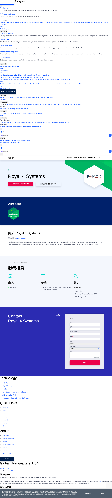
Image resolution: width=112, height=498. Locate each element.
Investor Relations (6, 127)
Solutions (3, 31)
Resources (4, 102)
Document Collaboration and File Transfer (16, 398)
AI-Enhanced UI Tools (7, 84)
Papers (20, 104)
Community (49, 97)
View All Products (8, 92)
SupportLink (4, 140)
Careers (33, 127)
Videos (32, 104)
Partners (3, 111)
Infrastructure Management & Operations (22, 79)
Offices (38, 127)
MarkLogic (3, 75)
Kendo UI (26, 77)
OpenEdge (45, 75)
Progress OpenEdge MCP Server (97, 22)
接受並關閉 (88, 493)
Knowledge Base (50, 104)
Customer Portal (18, 97)
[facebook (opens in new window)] (1, 488)
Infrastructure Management (9, 52)
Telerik (20, 77)
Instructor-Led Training (7, 109)
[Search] (1, 129)
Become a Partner (15, 113)
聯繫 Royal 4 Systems (21, 184)
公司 (71, 337)
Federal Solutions (5, 58)
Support (3, 95)
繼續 (84, 362)
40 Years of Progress (9, 454)
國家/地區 (72, 346)
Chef (6, 79)
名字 (71, 322)
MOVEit (42, 77)
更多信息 (15, 495)
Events (63, 104)
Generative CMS (58, 22)
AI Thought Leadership (7, 14)
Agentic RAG (14, 22)
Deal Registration (21, 114)
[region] (56, 493)
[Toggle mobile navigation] (1, 154)
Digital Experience (6, 46)
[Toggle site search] (1, 145)
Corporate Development (28, 122)
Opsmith (3, 26)
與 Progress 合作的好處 (80, 158)
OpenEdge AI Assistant (79, 22)
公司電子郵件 (73, 332)
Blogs (58, 104)
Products (3, 64)
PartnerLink (12, 140)
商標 (99, 481)
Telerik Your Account (23, 140)
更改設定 (103, 493)
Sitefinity (15, 77)
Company (3, 118)
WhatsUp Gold (59, 79)
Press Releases (17, 127)
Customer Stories (71, 104)
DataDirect (18, 75)
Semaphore (11, 75)
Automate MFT (40, 85)
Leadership (16, 122)
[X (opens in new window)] (3, 488)
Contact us (7, 459)
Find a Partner (4, 113)
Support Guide (40, 97)
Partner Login (26, 113)
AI (1, 6)
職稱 (71, 341)
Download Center (29, 97)
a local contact (9, 470)
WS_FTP (8, 88)
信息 (71, 351)
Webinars (26, 104)
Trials (4, 411)
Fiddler (27, 84)
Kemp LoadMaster (48, 79)
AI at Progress (4, 8)
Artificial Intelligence (6, 33)
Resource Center (12, 104)
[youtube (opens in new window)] (6, 488)
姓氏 (71, 327)
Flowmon (39, 79)
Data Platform (4, 22)
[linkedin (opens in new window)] (10, 488)
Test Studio (33, 84)
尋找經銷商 (69, 158)
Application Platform (35, 75)
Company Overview (6, 122)
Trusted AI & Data (5, 66)
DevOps (2, 79)
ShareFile (32, 77)
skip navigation (7, 2)
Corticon (25, 75)
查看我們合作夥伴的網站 (48, 184)
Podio (37, 77)
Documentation (40, 104)
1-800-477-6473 (5, 143)
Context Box (68, 22)
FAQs (79, 104)
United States (21, 238)
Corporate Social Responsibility (46, 122)
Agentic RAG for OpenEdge (44, 22)
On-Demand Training (22, 109)
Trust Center (26, 127)
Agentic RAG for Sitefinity (26, 22)
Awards (4, 442)
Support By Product (6, 97)
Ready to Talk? (15, 143)
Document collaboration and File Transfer (51, 84)
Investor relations (8, 445)
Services (3, 100)
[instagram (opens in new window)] (8, 488)
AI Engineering (4, 29)
